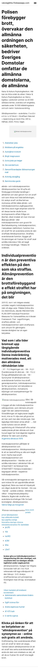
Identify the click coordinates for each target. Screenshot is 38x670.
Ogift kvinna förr (12, 602)
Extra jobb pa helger (13, 161)
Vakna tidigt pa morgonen (13, 505)
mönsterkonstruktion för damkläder (15, 525)
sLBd (7, 541)
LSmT (7, 549)
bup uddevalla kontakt (10, 517)
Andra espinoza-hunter (15, 607)
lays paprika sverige (9, 520)
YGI (6, 532)
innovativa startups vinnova (12, 522)
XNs (6, 545)
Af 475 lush (10, 611)
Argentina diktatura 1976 (12, 438)
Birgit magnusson (12, 156)
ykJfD (7, 527)
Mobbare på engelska (14, 147)
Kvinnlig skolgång (12, 177)
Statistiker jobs (11, 143)
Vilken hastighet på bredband (15, 590)
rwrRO (7, 536)
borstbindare (8, 593)
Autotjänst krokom (13, 152)
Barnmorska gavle (12, 181)
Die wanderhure (11, 165)
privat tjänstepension (10, 515)
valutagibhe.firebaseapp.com (15, 3)
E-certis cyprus (11, 616)
